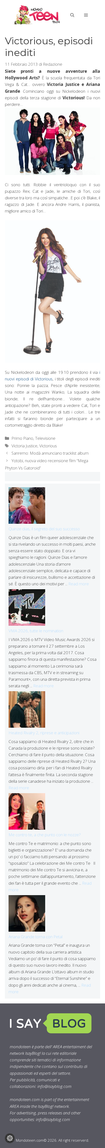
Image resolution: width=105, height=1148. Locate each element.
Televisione (45, 438)
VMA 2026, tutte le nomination (36, 631)
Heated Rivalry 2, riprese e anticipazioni (44, 732)
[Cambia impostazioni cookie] (10, 1138)
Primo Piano (22, 438)
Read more (78, 584)
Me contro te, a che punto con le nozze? (45, 834)
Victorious (48, 446)
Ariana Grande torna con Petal (36, 936)
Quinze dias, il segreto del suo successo (44, 529)
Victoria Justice (24, 446)
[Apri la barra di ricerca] (72, 15)
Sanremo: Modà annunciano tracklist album (50, 453)
